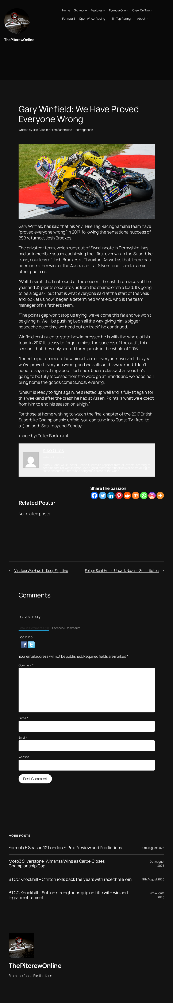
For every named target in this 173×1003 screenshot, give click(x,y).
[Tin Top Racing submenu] (132, 18)
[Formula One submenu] (127, 10)
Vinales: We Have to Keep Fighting (41, 570)
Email (23, 737)
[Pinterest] (119, 495)
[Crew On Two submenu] (151, 10)
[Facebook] (94, 495)
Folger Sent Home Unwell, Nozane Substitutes (122, 570)
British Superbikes (60, 130)
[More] (160, 495)
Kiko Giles (38, 130)
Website (24, 757)
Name (23, 718)
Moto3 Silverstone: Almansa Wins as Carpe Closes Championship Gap (57, 863)
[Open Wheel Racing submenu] (106, 18)
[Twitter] (102, 495)
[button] (24, 644)
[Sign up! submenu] (86, 10)
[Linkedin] (111, 495)
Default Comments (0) (34, 628)
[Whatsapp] (143, 495)
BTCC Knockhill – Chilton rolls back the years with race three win (70, 879)
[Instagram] (152, 495)
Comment (26, 665)
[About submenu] (146, 18)
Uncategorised (83, 130)
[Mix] (135, 495)
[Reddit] (127, 495)
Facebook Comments (66, 628)
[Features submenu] (104, 10)
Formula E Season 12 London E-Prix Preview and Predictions (65, 847)
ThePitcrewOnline (19, 39)
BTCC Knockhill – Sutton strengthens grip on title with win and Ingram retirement (68, 895)
